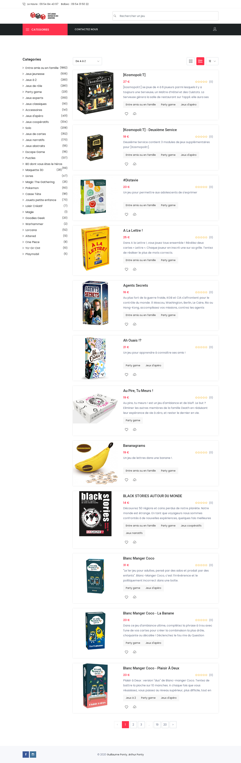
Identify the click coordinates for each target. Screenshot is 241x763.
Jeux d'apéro (189, 104)
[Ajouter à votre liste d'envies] (126, 114)
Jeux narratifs (134, 533)
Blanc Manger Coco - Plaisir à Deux (151, 668)
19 (157, 725)
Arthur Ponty (136, 754)
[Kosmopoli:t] (134, 75)
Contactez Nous (86, 29)
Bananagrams (134, 445)
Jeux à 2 (131, 698)
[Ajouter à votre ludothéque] (134, 114)
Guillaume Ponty (117, 754)
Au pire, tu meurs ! (138, 391)
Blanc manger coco (138, 558)
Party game (168, 104)
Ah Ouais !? (132, 340)
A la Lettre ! (133, 230)
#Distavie (130, 180)
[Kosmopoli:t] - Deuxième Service (150, 130)
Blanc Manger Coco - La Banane (148, 613)
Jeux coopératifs (191, 525)
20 (165, 725)
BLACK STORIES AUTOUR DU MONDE (152, 496)
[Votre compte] (214, 29)
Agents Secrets (135, 285)
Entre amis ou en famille (141, 104)
